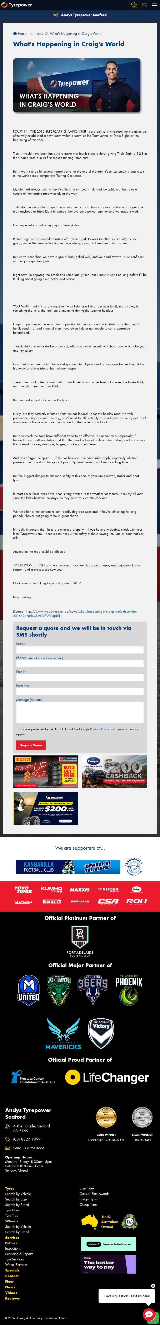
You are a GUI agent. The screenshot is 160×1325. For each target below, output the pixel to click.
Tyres (9, 1188)
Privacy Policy (99, 729)
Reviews (12, 1298)
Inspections (13, 1248)
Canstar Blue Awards (94, 1194)
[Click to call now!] (134, 5)
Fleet (9, 1281)
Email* (21, 672)
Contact (12, 1276)
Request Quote (31, 745)
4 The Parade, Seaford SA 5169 (31, 1128)
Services (12, 1237)
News (10, 1287)
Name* (21, 644)
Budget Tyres (89, 1199)
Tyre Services (14, 1259)
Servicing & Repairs (19, 1254)
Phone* (39, 658)
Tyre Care (12, 1210)
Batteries (11, 1243)
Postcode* (23, 686)
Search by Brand (17, 1205)
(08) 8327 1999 (27, 1139)
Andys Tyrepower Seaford (83, 14)
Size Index (87, 1188)
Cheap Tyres (88, 1204)
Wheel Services (16, 1265)
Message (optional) (30, 700)
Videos (11, 1292)
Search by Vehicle (18, 1194)
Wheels (11, 1221)
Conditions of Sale (55, 1318)
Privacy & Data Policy (29, 1318)
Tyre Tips (11, 1215)
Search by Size (16, 1199)
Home (21, 33)
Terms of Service (127, 729)
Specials (12, 1270)
